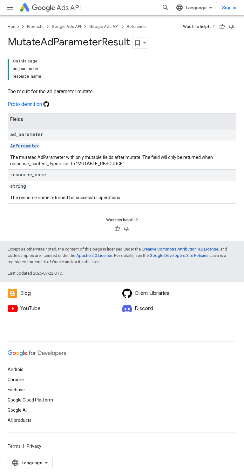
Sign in (229, 7)
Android (16, 369)
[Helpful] (222, 26)
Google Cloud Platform (30, 399)
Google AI (17, 410)
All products (19, 420)
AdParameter (24, 146)
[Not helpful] (231, 26)
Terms (14, 446)
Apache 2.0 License (94, 255)
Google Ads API (66, 26)
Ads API (69, 7)
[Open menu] (10, 7)
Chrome (16, 379)
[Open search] (165, 7)
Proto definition (25, 104)
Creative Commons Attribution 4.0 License (180, 249)
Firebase (16, 389)
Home (13, 26)
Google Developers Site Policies (179, 255)
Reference (136, 26)
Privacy (34, 446)
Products (35, 26)
